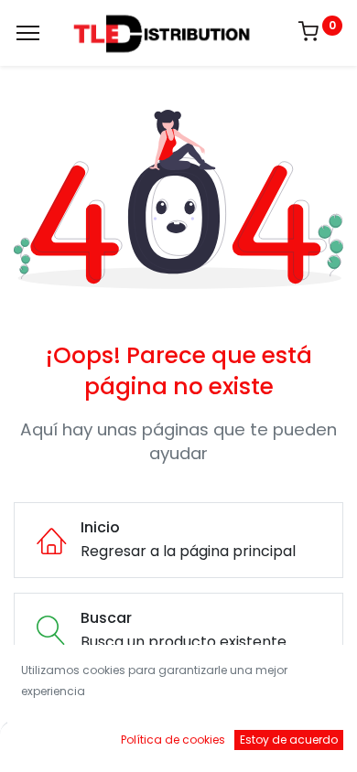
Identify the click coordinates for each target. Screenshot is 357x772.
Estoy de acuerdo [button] (289, 739)
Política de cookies (173, 739)
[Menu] (28, 32)
